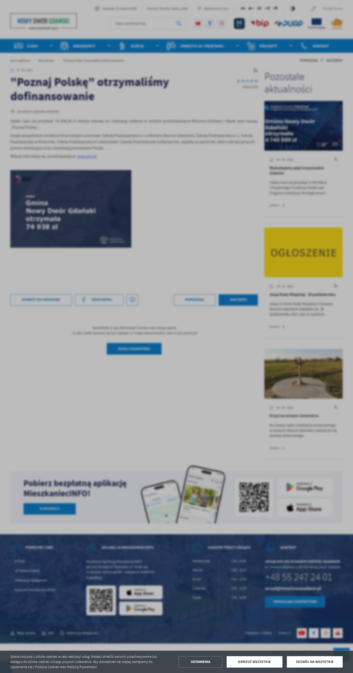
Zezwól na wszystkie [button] (315, 661)
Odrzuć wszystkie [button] (254, 661)
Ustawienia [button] (200, 661)
